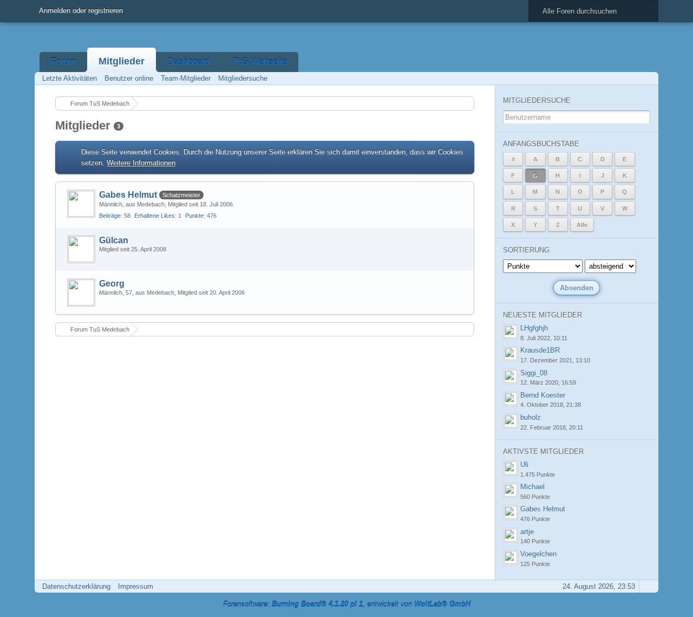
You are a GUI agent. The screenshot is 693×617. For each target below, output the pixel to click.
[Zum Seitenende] (647, 78)
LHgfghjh (534, 328)
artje (527, 532)
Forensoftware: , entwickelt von (346, 604)
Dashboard (188, 61)
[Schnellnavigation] (632, 78)
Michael (532, 487)
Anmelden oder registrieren (81, 11)
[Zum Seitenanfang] (647, 586)
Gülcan (113, 240)
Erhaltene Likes (154, 215)
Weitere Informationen (141, 163)
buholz (530, 417)
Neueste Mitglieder (542, 315)
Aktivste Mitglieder (543, 451)
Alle (582, 225)
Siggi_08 (533, 373)
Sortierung (526, 250)
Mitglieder (122, 61)
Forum (63, 61)
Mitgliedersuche (537, 100)
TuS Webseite (260, 61)
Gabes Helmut (128, 194)
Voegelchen (538, 554)
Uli (524, 464)
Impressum (135, 586)
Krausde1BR (540, 350)
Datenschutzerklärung (76, 586)
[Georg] (81, 292)
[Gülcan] (81, 249)
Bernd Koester (542, 395)
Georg (112, 283)
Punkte (194, 215)
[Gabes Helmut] (81, 204)
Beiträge (110, 215)
